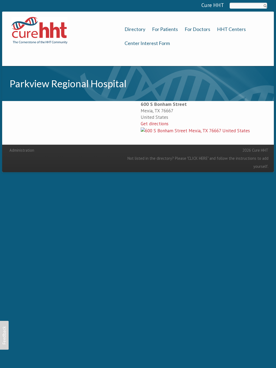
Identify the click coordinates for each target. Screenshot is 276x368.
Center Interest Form (147, 43)
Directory (135, 29)
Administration (21, 150)
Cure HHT (212, 5)
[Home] (39, 30)
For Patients (165, 29)
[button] (4, 335)
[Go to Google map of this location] (195, 130)
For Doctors (197, 29)
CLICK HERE (198, 158)
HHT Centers (231, 29)
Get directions (154, 124)
